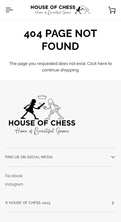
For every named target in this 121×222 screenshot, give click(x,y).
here (102, 63)
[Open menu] (15, 10)
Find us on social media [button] (29, 157)
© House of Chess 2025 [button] (27, 202)
